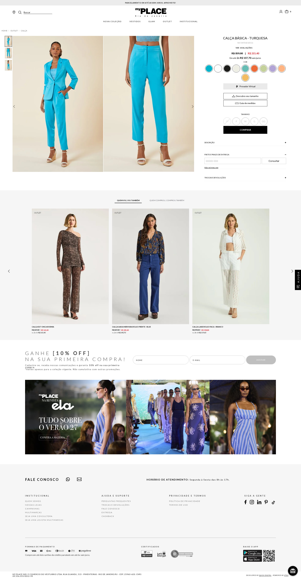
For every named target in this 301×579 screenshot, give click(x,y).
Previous (14, 106)
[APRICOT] (282, 68)
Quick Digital (265, 575)
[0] (286, 11)
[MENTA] (263, 68)
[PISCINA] (245, 68)
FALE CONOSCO (111, 508)
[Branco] (218, 68)
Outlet (167, 21)
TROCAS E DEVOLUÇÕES (115, 505)
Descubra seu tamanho (247, 96)
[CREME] (236, 68)
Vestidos (135, 21)
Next (192, 106)
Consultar (274, 160)
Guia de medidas (247, 103)
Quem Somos (33, 501)
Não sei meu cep (211, 167)
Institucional (189, 21)
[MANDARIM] (254, 68)
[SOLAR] (245, 78)
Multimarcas (33, 512)
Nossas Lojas (33, 505)
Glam (151, 21)
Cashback (108, 516)
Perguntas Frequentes (116, 501)
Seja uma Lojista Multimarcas (44, 520)
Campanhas (32, 508)
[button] (227, 121)
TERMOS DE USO (178, 505)
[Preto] (227, 68)
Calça (24, 31)
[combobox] (35, 12)
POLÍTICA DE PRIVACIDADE (184, 501)
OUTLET (14, 31)
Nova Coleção (112, 21)
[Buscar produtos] (21, 12)
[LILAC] (273, 68)
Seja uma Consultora (39, 516)
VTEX (286, 575)
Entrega (107, 512)
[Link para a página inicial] (4, 31)
